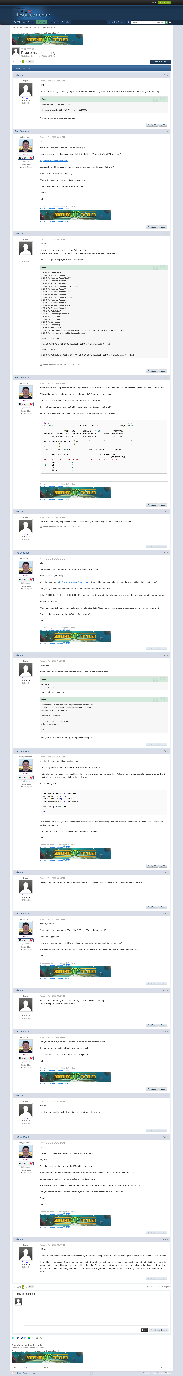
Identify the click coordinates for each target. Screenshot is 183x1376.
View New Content (116, 22)
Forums (41, 22)
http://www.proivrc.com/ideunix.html (73, 582)
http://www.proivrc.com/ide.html (54, 160)
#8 (165, 751)
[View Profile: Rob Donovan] (26, 146)
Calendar (65, 22)
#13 (164, 1096)
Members (53, 22)
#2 (165, 131)
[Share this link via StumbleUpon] (29, 1338)
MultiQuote (152, 125)
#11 (164, 990)
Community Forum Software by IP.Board (157, 1373)
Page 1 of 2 (17, 62)
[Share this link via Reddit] (25, 1338)
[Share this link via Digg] (18, 1338)
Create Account (164, 2)
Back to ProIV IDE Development (159, 1287)
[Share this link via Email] (33, 1338)
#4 (165, 378)
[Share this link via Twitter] (13, 1338)
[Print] (37, 1338)
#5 (165, 512)
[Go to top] (91, 1373)
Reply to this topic (160, 62)
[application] (96, 1312)
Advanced (170, 22)
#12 (164, 1032)
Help (33, 1373)
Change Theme (22, 1373)
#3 (165, 234)
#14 (164, 1137)
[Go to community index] (45, 12)
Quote (163, 125)
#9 (165, 872)
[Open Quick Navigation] (129, 22)
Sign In (153, 2)
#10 (164, 914)
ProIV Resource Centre (23, 22)
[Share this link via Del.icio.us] (22, 1338)
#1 (165, 75)
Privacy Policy (166, 1368)
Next (31, 62)
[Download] (40, 1338)
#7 (165, 655)
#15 (164, 1239)
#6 (165, 553)
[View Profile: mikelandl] (26, 89)
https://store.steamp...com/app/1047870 (55, 208)
